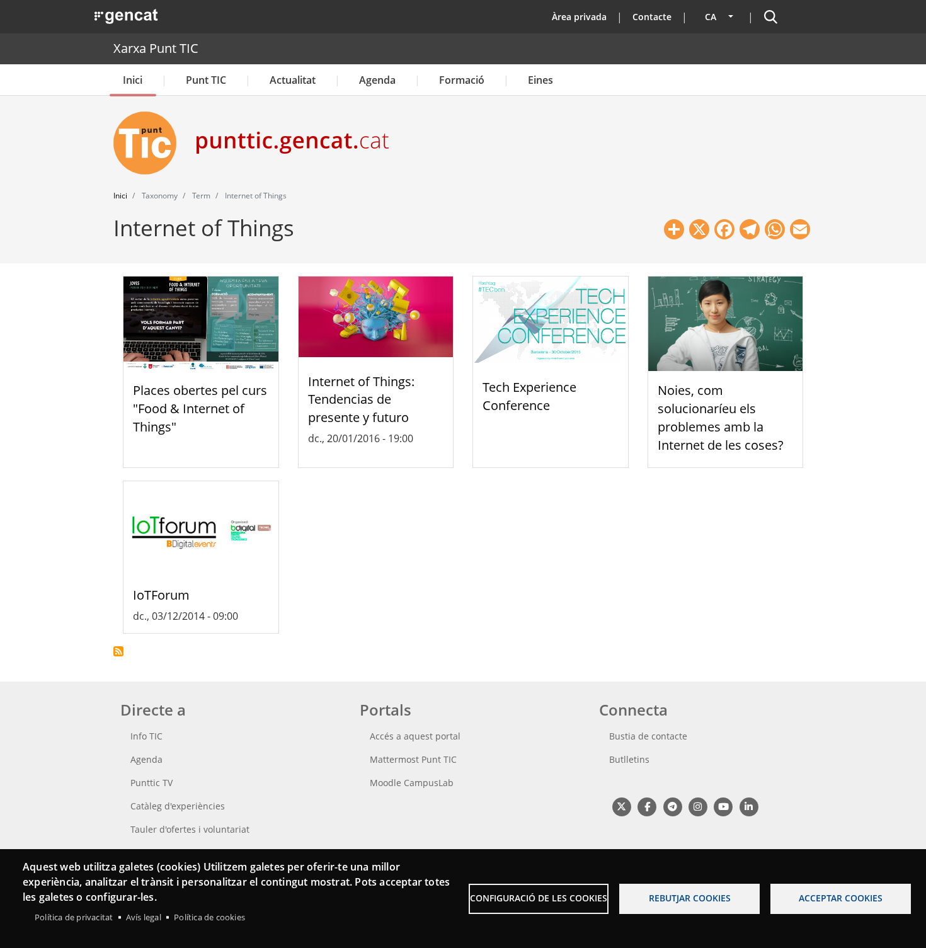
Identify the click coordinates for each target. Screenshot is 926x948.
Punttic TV (151, 783)
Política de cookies (209, 917)
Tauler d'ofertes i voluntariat (189, 829)
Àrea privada (579, 17)
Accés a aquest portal (415, 736)
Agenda (377, 80)
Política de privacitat (74, 917)
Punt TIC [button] (206, 80)
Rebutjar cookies (690, 898)
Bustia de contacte (648, 736)
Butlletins (629, 759)
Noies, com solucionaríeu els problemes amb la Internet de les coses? (721, 417)
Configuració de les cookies (538, 898)
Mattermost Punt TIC (413, 759)
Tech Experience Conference (529, 396)
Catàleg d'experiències (177, 806)
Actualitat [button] (293, 80)
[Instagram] (697, 806)
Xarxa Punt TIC (155, 48)
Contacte (652, 17)
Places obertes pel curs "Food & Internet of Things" (200, 408)
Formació (461, 80)
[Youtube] (723, 806)
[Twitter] (621, 806)
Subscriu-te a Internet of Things (118, 651)
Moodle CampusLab (412, 783)
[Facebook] (646, 806)
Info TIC (146, 736)
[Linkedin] (748, 806)
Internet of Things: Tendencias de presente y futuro (361, 399)
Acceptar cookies (841, 898)
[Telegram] (672, 806)
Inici (132, 80)
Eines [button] (540, 80)
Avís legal (143, 917)
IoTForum (161, 594)
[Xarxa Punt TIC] (149, 142)
